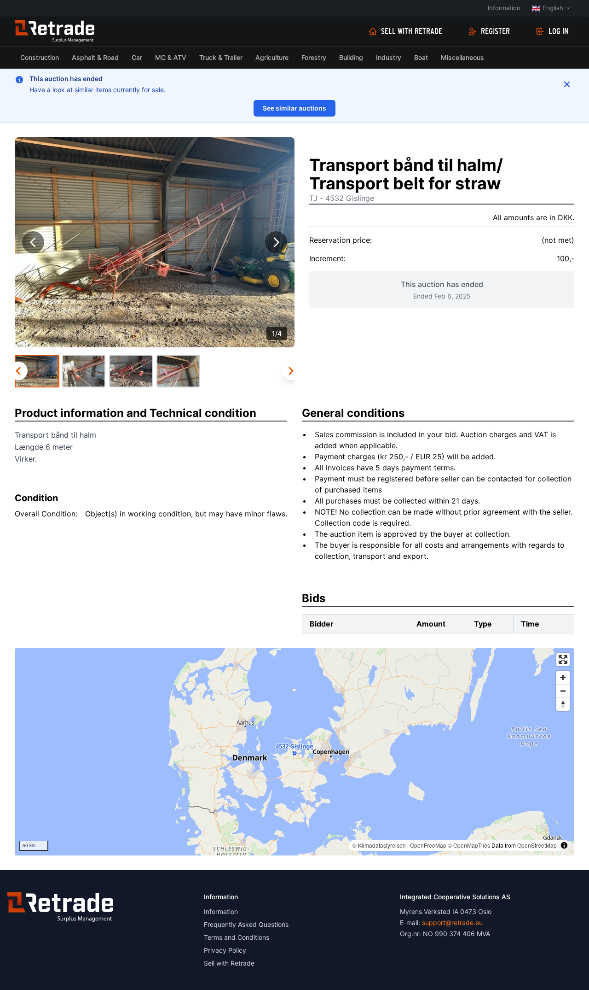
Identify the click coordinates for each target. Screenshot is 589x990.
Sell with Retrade (411, 31)
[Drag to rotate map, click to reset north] (563, 704)
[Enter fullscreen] (563, 659)
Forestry (313, 57)
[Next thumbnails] (291, 371)
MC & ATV (170, 57)
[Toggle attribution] (564, 845)
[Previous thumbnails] (18, 371)
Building (351, 57)
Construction (39, 57)
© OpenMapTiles (469, 845)
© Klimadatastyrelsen (379, 845)
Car (137, 57)
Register (495, 31)
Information (504, 8)
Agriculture (272, 57)
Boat (421, 57)
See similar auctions (294, 108)
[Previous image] (33, 242)
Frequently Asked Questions (246, 924)
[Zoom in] (563, 677)
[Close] (567, 84)
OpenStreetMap (537, 845)
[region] (294, 751)
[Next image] (276, 242)
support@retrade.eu (452, 922)
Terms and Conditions (236, 937)
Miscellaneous (462, 57)
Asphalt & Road (95, 57)
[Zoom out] (563, 690)
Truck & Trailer (221, 57)
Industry (388, 57)
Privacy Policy (225, 950)
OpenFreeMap (428, 845)
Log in (559, 31)
